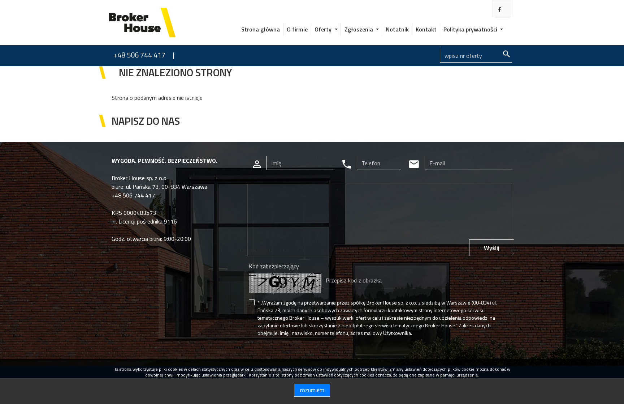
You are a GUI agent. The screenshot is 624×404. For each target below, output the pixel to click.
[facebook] (500, 9)
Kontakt (426, 29)
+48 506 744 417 (139, 54)
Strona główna (260, 29)
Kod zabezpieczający (274, 266)
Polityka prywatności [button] (471, 29)
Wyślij (491, 247)
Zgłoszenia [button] (359, 29)
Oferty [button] (324, 29)
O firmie (297, 29)
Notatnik (397, 29)
